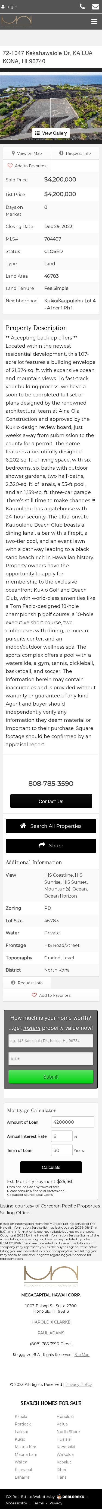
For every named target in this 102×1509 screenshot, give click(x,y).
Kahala (21, 1416)
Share (55, 846)
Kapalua (64, 1462)
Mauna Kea (25, 1446)
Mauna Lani (26, 1454)
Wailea (21, 1462)
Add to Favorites (30, 166)
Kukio (20, 1439)
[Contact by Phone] (82, 6)
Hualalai (64, 1439)
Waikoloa (65, 1454)
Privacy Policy (79, 1384)
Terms (38, 1503)
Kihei (61, 1469)
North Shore (68, 1431)
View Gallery (54, 133)
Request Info (78, 153)
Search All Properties (55, 826)
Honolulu (65, 1416)
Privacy (56, 1503)
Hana (62, 1477)
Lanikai (21, 1431)
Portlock (23, 1424)
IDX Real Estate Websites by (30, 1496)
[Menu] (94, 21)
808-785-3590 (51, 783)
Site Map (82, 1355)
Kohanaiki (66, 1446)
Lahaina (22, 1477)
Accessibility (16, 1503)
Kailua (62, 1424)
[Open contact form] (95, 6)
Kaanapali (24, 1469)
